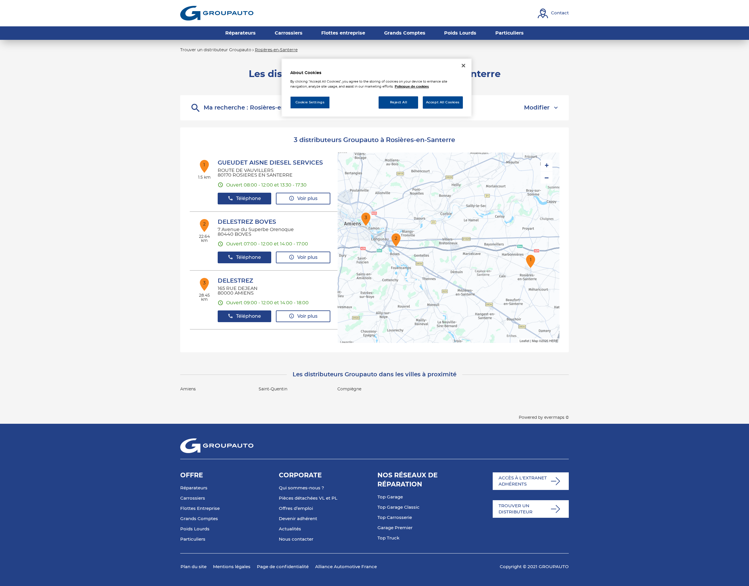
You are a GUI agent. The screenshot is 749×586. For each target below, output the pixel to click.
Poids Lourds (194, 529)
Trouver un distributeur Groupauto (215, 50)
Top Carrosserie (394, 517)
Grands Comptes (199, 519)
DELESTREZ (235, 281)
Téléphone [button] (248, 198)
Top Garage (390, 497)
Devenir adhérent (298, 519)
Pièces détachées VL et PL (308, 498)
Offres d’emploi (296, 508)
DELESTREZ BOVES (247, 222)
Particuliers (192, 539)
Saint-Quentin (273, 389)
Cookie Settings (310, 102)
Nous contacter (296, 539)
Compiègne (349, 389)
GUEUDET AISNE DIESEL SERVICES (270, 163)
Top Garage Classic (398, 507)
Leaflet (524, 340)
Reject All (398, 102)
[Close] (463, 65)
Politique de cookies (412, 86)
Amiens (188, 389)
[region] (376, 88)
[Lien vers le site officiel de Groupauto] (216, 13)
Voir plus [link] (307, 198)
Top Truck (388, 538)
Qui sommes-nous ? (301, 488)
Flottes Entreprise (200, 508)
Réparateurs (193, 488)
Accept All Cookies (443, 102)
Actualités (290, 529)
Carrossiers (192, 498)
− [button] (546, 178)
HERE (553, 340)
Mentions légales (231, 567)
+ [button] (547, 165)
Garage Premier (395, 528)
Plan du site (194, 567)
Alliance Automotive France (346, 567)
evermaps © (556, 418)
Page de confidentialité (283, 567)
